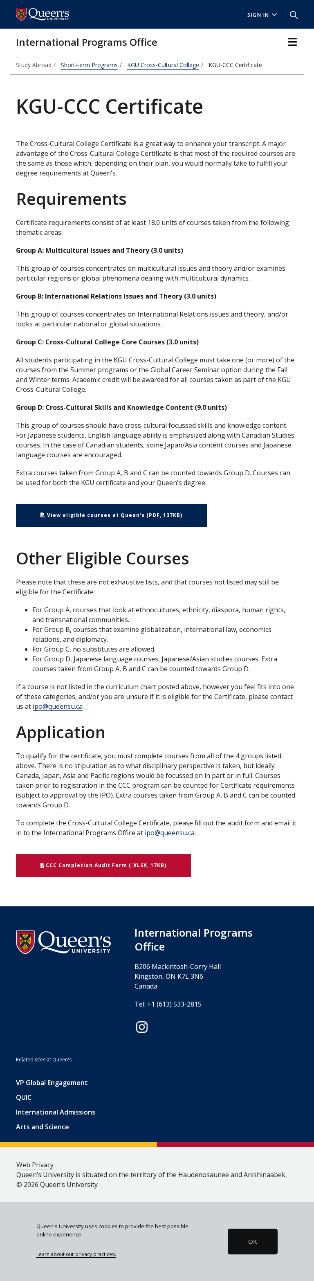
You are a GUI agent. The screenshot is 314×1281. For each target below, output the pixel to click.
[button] (290, 14)
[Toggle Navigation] (292, 42)
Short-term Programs (89, 65)
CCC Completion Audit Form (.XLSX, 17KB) (105, 865)
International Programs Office (86, 42)
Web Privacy (35, 1164)
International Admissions (55, 1112)
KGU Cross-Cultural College (163, 65)
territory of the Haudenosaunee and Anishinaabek (207, 1174)
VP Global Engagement (52, 1082)
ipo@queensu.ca (58, 706)
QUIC (23, 1097)
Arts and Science (42, 1126)
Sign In (258, 14)
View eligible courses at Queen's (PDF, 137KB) (113, 515)
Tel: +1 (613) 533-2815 (168, 1004)
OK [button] (252, 1241)
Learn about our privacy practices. (76, 1254)
